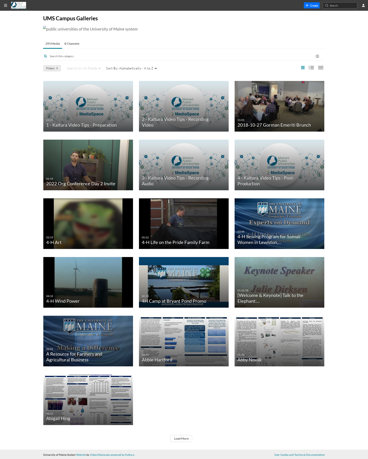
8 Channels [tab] (71, 43)
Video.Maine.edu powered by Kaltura (112, 454)
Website (81, 454)
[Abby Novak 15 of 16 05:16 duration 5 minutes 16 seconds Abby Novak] (279, 340)
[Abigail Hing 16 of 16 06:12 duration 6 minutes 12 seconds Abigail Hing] (88, 399)
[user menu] (363, 5)
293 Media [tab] (52, 43)
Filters (50, 68)
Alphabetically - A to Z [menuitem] (130, 68)
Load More (181, 438)
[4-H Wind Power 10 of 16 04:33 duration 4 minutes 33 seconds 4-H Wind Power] (88, 281)
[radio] (303, 67)
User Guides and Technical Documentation (299, 454)
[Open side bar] (6, 5)
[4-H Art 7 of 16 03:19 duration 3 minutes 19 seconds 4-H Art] (88, 223)
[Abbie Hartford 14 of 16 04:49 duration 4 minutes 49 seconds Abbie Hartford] (184, 340)
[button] (317, 56)
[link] (312, 5)
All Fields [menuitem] (82, 68)
